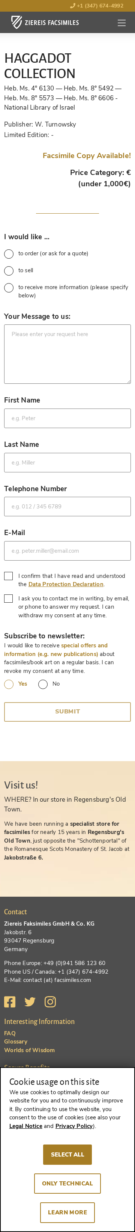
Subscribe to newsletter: (44, 636)
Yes (22, 684)
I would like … (27, 237)
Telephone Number (35, 489)
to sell (25, 270)
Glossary (15, 1041)
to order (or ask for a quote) (53, 253)
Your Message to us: (37, 316)
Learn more (67, 1212)
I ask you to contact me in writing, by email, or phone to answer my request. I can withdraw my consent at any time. (73, 607)
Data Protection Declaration (66, 584)
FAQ (10, 1033)
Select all (67, 1154)
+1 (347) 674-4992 (99, 5)
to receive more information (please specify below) (73, 291)
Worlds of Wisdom (29, 1050)
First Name (22, 400)
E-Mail (14, 533)
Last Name (21, 444)
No (56, 684)
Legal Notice (25, 1126)
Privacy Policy (74, 1126)
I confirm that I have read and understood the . (72, 580)
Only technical (67, 1183)
